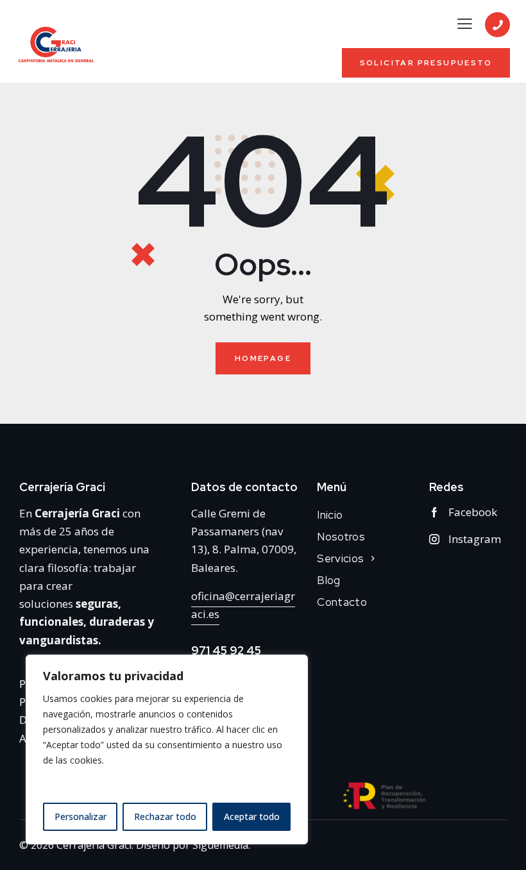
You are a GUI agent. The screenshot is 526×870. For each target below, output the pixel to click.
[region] (167, 749)
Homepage (263, 358)
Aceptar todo (252, 816)
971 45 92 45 (226, 650)
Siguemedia (220, 845)
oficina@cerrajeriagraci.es (243, 605)
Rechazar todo (165, 816)
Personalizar (80, 816)
